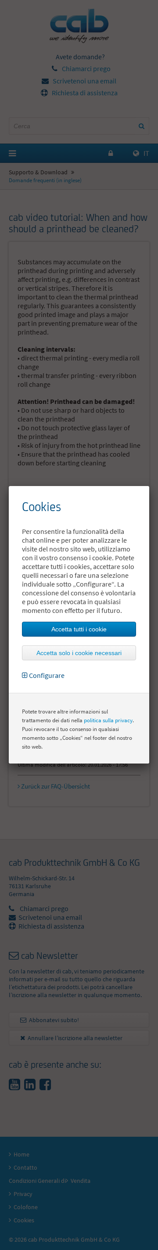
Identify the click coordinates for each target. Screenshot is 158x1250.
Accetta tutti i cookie (79, 629)
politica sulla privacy (108, 720)
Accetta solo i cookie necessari (79, 652)
